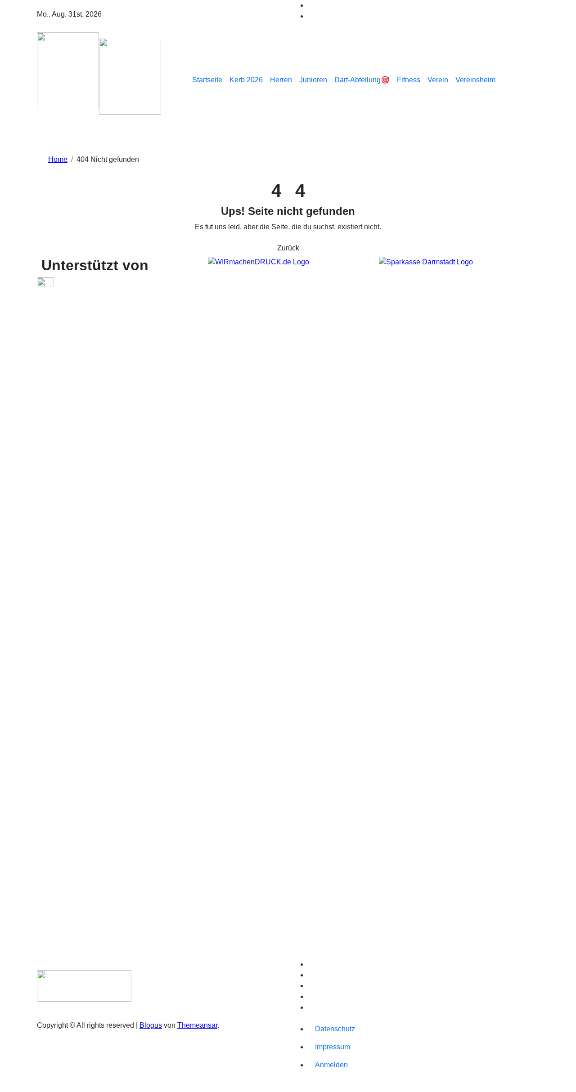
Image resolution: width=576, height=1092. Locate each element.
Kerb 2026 (246, 80)
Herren (281, 80)
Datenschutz (335, 1029)
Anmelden (331, 1065)
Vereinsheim (475, 80)
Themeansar (197, 1025)
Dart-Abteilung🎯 (362, 80)
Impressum (332, 1047)
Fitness (408, 80)
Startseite (207, 80)
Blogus (151, 1025)
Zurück (288, 248)
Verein (438, 80)
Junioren (313, 80)
